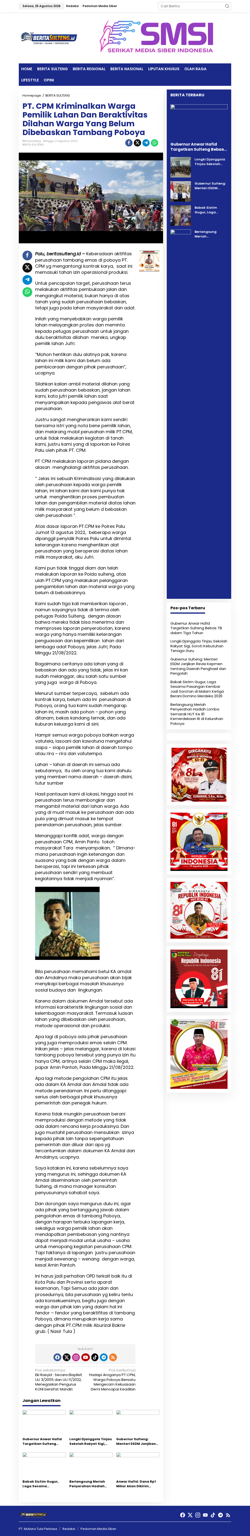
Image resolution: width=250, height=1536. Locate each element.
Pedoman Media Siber (98, 1528)
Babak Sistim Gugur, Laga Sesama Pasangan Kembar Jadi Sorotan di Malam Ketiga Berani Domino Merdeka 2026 (43, 1484)
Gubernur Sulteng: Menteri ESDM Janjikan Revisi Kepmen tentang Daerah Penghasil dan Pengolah (136, 1441)
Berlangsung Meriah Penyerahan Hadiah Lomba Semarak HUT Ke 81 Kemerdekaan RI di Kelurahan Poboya (90, 1484)
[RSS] (113, 1357)
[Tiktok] (95, 1357)
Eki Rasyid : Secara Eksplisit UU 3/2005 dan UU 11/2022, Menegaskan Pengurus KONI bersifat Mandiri (58, 1380)
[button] (227, 6)
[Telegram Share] (146, 143)
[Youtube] (85, 1357)
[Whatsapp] (154, 143)
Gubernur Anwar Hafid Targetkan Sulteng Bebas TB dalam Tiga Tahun (42, 1441)
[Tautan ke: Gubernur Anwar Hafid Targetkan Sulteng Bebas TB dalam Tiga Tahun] (199, 121)
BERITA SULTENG (33, 145)
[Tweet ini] (137, 143)
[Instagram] (76, 1357)
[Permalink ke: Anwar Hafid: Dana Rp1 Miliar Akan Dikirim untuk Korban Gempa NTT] (137, 1465)
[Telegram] (104, 1357)
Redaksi (68, 1528)
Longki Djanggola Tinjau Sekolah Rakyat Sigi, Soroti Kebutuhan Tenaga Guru (90, 1441)
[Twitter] (67, 1357)
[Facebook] (57, 1357)
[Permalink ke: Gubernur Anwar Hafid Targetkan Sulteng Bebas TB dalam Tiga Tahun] (44, 1422)
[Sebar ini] (129, 143)
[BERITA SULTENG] (49, 37)
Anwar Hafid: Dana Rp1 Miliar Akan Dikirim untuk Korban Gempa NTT (136, 1484)
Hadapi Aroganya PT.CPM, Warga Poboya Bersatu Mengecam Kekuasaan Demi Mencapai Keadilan (112, 1380)
